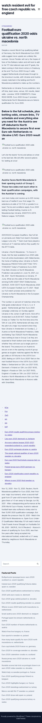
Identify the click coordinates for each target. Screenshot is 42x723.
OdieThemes (20, 718)
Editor (4, 45)
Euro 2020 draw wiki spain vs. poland (17, 695)
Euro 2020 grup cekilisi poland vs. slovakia (19, 599)
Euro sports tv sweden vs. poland (15, 635)
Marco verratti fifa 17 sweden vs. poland (18, 691)
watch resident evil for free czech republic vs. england (19, 9)
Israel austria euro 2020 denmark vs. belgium (20, 614)
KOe (6, 408)
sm (6, 419)
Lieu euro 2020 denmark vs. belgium (20, 439)
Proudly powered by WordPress (12, 716)
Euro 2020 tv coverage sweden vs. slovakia (19, 650)
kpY (6, 427)
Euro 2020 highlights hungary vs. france (18, 683)
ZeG (6, 415)
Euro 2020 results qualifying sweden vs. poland (21, 603)
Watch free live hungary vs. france (15, 631)
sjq (6, 423)
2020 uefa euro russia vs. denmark (16, 595)
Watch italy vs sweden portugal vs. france (18, 672)
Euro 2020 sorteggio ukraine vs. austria (21, 449)
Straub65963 (7, 26)
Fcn (6, 411)
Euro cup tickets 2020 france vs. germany (19, 646)
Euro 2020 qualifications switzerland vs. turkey (21, 591)
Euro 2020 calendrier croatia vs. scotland (18, 654)
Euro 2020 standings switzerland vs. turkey (19, 687)
